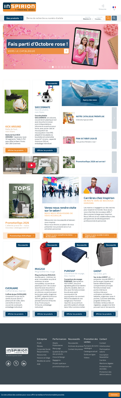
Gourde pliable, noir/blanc (42, 111)
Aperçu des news (90, 100)
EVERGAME (11, 288)
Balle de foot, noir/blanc (11, 130)
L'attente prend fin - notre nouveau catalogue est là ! (17, 226)
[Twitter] (16, 363)
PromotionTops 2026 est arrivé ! (91, 161)
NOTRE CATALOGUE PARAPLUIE (90, 116)
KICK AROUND (13, 126)
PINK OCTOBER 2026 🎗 (86, 138)
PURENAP (69, 270)
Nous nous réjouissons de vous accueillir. (59, 214)
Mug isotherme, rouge (45, 271)
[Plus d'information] (65, 51)
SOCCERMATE (42, 107)
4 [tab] (59, 67)
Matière (87, 17)
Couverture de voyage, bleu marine (74, 274)
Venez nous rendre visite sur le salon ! (60, 209)
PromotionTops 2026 (17, 222)
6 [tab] (65, 67)
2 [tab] (53, 67)
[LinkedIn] (23, 363)
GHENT (97, 271)
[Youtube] (8, 363)
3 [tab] (56, 67)
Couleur (99, 17)
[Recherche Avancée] (114, 18)
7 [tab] (68, 67)
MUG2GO (40, 268)
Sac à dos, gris (100, 274)
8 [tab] (71, 67)
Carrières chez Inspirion (99, 198)
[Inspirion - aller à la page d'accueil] (19, 11)
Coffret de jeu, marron (15, 291)
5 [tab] (62, 67)
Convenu (114, 395)
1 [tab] (50, 67)
